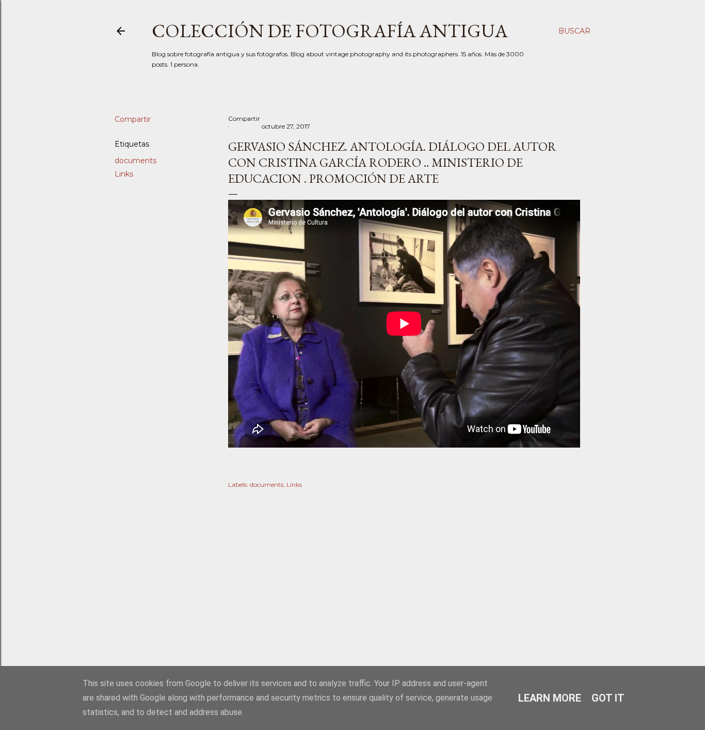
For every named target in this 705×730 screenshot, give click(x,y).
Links (124, 174)
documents (135, 160)
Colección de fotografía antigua (330, 31)
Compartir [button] (133, 119)
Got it (607, 698)
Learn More (549, 698)
